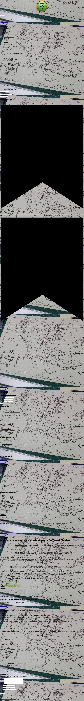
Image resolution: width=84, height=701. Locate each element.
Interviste (5, 45)
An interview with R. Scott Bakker (9, 86)
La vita (5, 35)
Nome (1, 685)
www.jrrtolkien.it (2, 523)
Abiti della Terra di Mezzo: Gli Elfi (11, 69)
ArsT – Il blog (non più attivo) (6, 427)
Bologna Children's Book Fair (19, 596)
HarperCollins (4, 466)
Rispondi (4, 613)
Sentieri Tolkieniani (5, 446)
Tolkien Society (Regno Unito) (6, 449)
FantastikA (5, 24)
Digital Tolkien (4, 464)
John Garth (3, 505)
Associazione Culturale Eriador (7, 440)
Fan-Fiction (8, 60)
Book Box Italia (7, 408)
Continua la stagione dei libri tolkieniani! (15, 412)
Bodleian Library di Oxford (6, 460)
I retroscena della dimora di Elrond (13, 65)
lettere (34, 596)
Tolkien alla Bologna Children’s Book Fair (12, 582)
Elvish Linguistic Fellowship (6, 465)
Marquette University (5, 472)
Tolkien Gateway (4, 480)
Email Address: (2, 397)
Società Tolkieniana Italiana (6, 447)
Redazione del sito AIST (8, 19)
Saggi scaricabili (6, 39)
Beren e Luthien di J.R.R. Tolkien (15, 602)
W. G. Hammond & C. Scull (6, 510)
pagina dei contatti (81, 534)
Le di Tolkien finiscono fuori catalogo (13, 584)
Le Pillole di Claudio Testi (8, 44)
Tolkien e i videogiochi (9, 75)
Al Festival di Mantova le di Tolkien (12, 586)
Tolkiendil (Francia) (5, 450)
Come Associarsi (6, 22)
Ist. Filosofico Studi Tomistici (7, 441)
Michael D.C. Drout (5, 507)
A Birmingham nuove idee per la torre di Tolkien (14, 415)
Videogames (6, 74)
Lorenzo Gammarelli (38, 596)
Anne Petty (4, 495)
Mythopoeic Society (5, 442)
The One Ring (8, 79)
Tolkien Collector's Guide (6, 477)
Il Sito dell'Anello (4, 467)
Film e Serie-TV (6, 49)
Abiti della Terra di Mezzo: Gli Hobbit (11, 68)
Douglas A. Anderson (5, 501)
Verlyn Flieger (4, 508)
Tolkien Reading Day (7, 28)
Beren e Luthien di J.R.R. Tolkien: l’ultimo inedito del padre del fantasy (25, 623)
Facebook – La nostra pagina (6, 430)
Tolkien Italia (4, 481)
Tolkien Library (4, 482)
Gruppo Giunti (30, 596)
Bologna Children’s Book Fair (10, 589)
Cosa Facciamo (4, 23)
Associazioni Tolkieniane (10, 55)
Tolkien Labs (6, 42)
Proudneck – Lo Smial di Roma (7, 444)
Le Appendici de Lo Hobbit (12, 64)
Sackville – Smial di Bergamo (6, 445)
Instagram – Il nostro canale (6, 431)
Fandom (5, 54)
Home (3, 17)
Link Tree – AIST (4, 432)
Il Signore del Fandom (9, 70)
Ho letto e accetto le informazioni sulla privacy (8, 395)
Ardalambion (4, 459)
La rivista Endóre (4, 469)
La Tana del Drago (5, 32)
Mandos (3, 470)
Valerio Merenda (7, 412)
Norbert (7, 652)
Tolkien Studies (4, 485)
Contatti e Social (6, 20)
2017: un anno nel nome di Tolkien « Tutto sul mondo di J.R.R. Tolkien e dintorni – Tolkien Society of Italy (33, 619)
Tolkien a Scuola (6, 47)
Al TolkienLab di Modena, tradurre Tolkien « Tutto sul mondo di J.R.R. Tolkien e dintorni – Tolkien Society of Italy (36, 615)
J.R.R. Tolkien (4, 34)
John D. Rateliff (4, 503)
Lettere (13, 596)
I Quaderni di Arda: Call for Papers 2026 (10, 85)
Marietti (3, 471)
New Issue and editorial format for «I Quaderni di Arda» (12, 88)
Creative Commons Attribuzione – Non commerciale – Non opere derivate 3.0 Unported (33, 534)
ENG (2, 84)
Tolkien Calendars (7, 73)
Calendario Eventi (5, 83)
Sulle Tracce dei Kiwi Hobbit (12, 59)
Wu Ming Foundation (5, 487)
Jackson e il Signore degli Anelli (11, 50)
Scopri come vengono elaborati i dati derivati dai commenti (25, 695)
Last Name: (2, 401)
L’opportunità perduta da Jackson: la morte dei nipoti (14, 53)
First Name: (2, 399)
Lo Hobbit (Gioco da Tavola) (10, 80)
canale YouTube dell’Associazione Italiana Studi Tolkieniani (26, 547)
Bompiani (3, 461)
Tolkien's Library (4, 486)
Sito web (1, 689)
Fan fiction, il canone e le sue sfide (13, 63)
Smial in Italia (8, 57)
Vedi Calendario (2, 327)
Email (1, 687)
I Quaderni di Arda (4, 33)
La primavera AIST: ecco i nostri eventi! (12, 581)
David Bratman (4, 497)
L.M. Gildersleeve (4, 506)
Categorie (1, 93)
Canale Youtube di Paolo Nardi (7, 462)
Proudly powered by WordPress (8, 700)
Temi (3, 48)
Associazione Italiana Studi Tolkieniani (78, 12)
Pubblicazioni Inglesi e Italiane (9, 37)
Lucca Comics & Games (8, 29)
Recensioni (6, 43)
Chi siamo (3, 18)
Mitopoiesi (5, 25)
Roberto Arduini (9, 596)
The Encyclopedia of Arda (6, 476)
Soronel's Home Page (5, 475)
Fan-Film (7, 58)
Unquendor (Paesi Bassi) (6, 451)
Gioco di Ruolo (6, 78)
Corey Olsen (4, 496)
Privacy (1, 700)
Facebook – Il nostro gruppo (6, 429)
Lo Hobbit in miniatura (9, 81)
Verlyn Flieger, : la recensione (16, 408)
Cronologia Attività (7, 30)
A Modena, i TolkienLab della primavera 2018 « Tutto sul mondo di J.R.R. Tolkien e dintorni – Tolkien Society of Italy (36, 617)
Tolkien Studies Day (7, 27)
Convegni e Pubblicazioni (8, 40)
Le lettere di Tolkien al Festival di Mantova (12, 585)
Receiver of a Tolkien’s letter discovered (10, 89)
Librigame (5, 76)
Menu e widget (2, 15)
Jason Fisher (4, 502)
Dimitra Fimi (4, 500)
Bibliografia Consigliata (5, 38)
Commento (2, 683)
